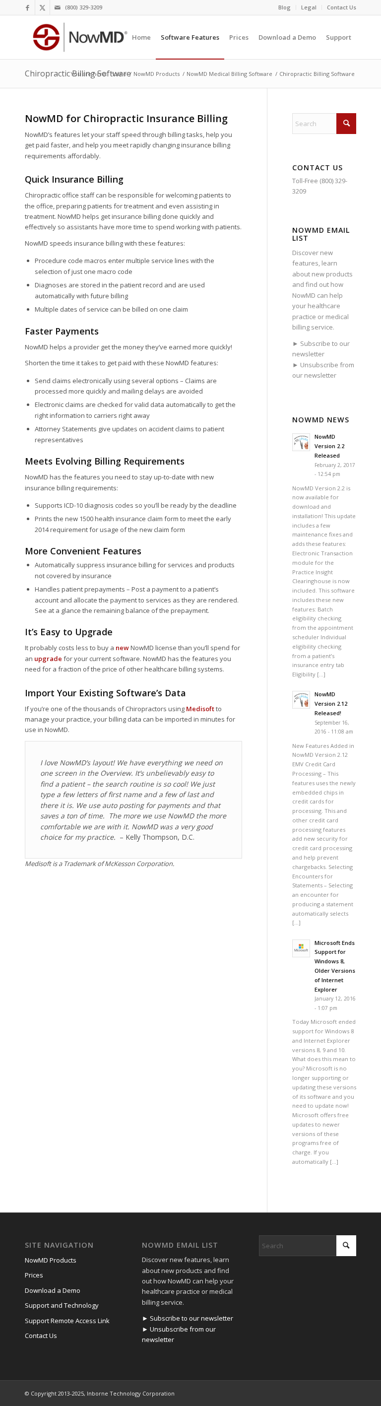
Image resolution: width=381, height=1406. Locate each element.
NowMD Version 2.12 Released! (331, 703)
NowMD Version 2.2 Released (329, 446)
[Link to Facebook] (27, 7)
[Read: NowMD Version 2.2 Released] (301, 442)
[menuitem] (284, 7)
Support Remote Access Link (67, 1320)
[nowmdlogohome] (80, 37)
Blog (284, 7)
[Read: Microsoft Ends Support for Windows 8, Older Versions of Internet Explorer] (301, 948)
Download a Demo (52, 1290)
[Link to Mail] (57, 7)
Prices (34, 1275)
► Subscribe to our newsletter (187, 1318)
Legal (309, 7)
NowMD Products (50, 1260)
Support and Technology (62, 1305)
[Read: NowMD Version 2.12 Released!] (301, 700)
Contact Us (341, 7)
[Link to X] (42, 7)
